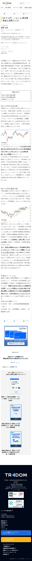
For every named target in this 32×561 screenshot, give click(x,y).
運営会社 (3, 521)
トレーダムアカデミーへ (16, 539)
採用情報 (3, 523)
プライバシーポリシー (8, 552)
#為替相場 (10, 51)
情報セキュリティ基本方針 (10, 550)
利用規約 (5, 554)
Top (2, 7)
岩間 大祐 (4, 27)
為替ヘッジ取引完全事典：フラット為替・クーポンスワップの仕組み (10, 398)
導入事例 (8, 7)
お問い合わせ (4, 525)
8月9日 (19, 111)
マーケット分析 (17, 7)
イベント (3, 529)
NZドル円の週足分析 (8, 97)
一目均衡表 (10, 201)
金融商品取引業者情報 (8, 548)
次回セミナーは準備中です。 (10, 367)
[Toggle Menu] (29, 3)
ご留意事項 (6, 546)
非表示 (17, 92)
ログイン (22, 3)
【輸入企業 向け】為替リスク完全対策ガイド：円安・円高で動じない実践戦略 (10, 425)
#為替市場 (3, 51)
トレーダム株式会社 (6, 510)
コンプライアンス (7, 544)
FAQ (2, 527)
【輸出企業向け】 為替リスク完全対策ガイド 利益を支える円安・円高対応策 (10, 452)
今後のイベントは (7, 99)
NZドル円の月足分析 (8, 95)
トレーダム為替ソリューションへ (16, 533)
